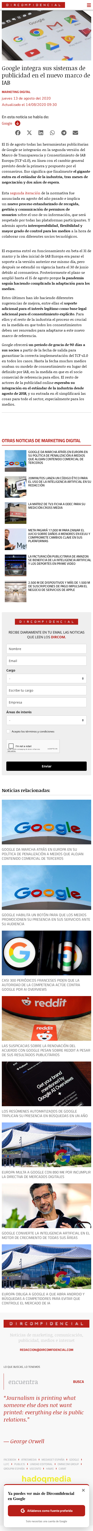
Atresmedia (29, 1459)
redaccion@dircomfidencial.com (46, 1350)
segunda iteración (25, 192)
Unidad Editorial (41, 1464)
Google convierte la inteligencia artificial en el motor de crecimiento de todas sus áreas (46, 1235)
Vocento (35, 1468)
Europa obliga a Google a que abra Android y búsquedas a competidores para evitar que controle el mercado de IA (43, 1298)
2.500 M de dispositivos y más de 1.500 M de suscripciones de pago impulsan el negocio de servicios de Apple (59, 586)
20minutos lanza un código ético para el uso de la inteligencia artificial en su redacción (59, 481)
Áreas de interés (19, 712)
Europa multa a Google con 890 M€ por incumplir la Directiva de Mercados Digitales (46, 1174)
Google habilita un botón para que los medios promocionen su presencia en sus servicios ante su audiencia (46, 919)
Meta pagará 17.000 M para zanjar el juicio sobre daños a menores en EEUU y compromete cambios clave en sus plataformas (59, 535)
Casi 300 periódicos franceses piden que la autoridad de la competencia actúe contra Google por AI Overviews (41, 985)
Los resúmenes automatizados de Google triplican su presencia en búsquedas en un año (45, 1113)
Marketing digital (16, 92)
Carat (62, 1468)
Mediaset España (53, 1459)
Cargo (10, 670)
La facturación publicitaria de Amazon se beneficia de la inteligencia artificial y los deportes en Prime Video (59, 560)
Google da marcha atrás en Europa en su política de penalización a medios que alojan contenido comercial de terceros (58, 457)
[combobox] (36, 1381)
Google (7, 123)
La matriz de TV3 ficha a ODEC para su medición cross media (56, 506)
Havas (50, 1468)
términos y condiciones (40, 731)
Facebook (10, 1459)
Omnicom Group (68, 1464)
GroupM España (14, 1468)
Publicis (19, 1464)
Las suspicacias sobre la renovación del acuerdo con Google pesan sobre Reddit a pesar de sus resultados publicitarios (46, 1050)
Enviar (46, 766)
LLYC (6, 1464)
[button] (18, 133)
